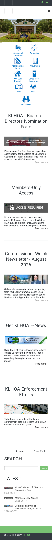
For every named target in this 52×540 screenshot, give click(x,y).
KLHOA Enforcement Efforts (26, 391)
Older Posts (40, 451)
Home (20, 451)
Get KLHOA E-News (26, 325)
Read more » (41, 162)
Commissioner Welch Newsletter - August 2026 (26, 259)
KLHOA (26, 535)
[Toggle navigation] (8, 3)
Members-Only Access (26, 190)
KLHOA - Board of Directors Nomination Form (26, 121)
